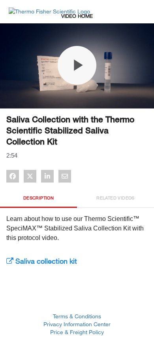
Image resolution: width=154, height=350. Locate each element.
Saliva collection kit (45, 261)
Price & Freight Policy (77, 332)
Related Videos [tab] (115, 197)
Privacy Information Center (77, 324)
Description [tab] (38, 197)
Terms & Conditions (77, 316)
